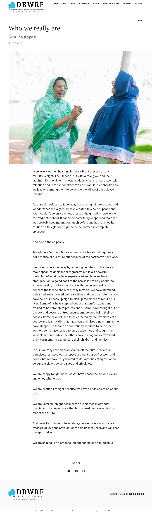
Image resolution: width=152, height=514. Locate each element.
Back (140, 20)
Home (55, 4)
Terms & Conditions (72, 511)
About (96, 4)
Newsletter (84, 4)
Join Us (138, 4)
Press (72, 4)
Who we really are (34, 28)
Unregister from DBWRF (102, 511)
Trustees (127, 4)
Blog (64, 4)
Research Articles (110, 4)
